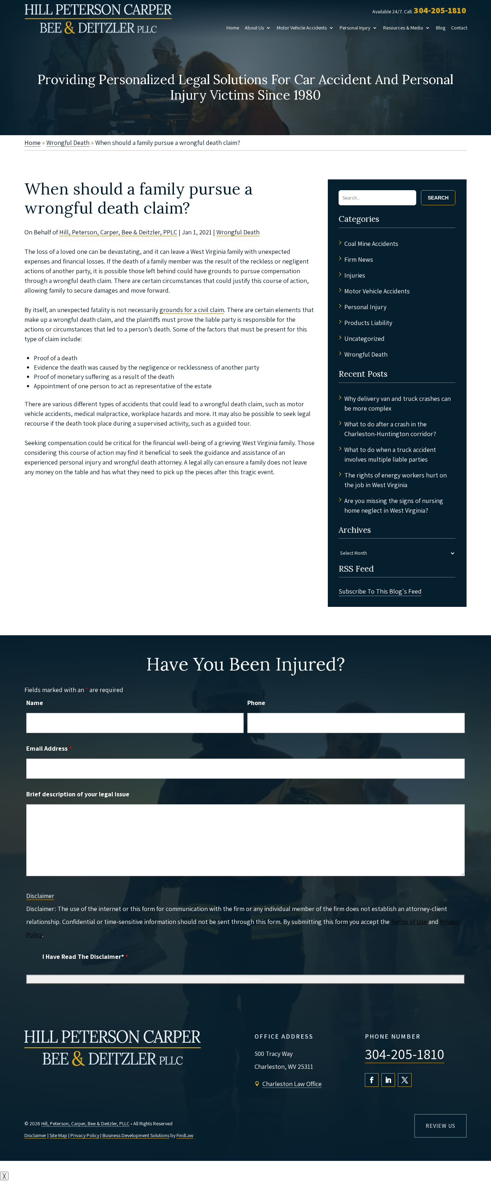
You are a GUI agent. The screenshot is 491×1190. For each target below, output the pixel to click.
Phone (256, 703)
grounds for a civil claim (192, 310)
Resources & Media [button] (403, 27)
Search (438, 198)
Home (232, 27)
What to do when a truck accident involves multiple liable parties (390, 454)
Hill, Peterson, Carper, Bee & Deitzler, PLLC (85, 1123)
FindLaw (184, 1135)
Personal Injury (355, 27)
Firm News (358, 259)
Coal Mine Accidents (371, 243)
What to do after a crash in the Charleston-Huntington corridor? (390, 429)
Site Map (58, 1135)
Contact (459, 27)
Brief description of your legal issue (77, 794)
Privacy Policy (84, 1135)
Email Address (49, 748)
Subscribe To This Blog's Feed (380, 591)
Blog (440, 27)
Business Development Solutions (135, 1135)
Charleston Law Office (292, 1084)
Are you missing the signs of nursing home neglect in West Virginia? (393, 505)
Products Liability (368, 323)
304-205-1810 (440, 10)
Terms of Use (409, 921)
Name (34, 703)
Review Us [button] (440, 1126)
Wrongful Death (238, 232)
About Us (254, 27)
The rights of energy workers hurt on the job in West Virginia (395, 480)
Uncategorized (364, 338)
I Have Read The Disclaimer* (85, 956)
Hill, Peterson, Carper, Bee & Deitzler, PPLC (118, 232)
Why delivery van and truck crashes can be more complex (397, 403)
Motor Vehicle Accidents (302, 27)
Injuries (354, 275)
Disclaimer (40, 896)
